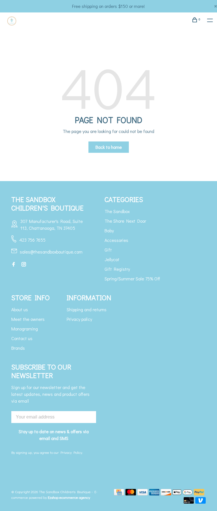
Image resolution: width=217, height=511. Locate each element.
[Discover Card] (166, 494)
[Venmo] (200, 502)
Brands (18, 348)
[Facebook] (13, 264)
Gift (108, 250)
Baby (109, 230)
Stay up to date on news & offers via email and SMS (54, 434)
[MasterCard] (130, 494)
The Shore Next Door (125, 221)
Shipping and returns (87, 309)
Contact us (21, 338)
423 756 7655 (32, 240)
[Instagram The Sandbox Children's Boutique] (23, 264)
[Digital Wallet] (182, 494)
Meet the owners (28, 319)
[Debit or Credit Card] (189, 502)
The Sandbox (117, 211)
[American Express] (154, 494)
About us (19, 309)
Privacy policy (79, 319)
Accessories (116, 240)
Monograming (24, 329)
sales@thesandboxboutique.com (51, 252)
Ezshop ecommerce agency (69, 497)
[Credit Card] (119, 494)
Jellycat (112, 259)
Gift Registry (117, 269)
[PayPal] (199, 494)
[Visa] (142, 494)
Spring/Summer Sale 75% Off (132, 279)
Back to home (109, 147)
